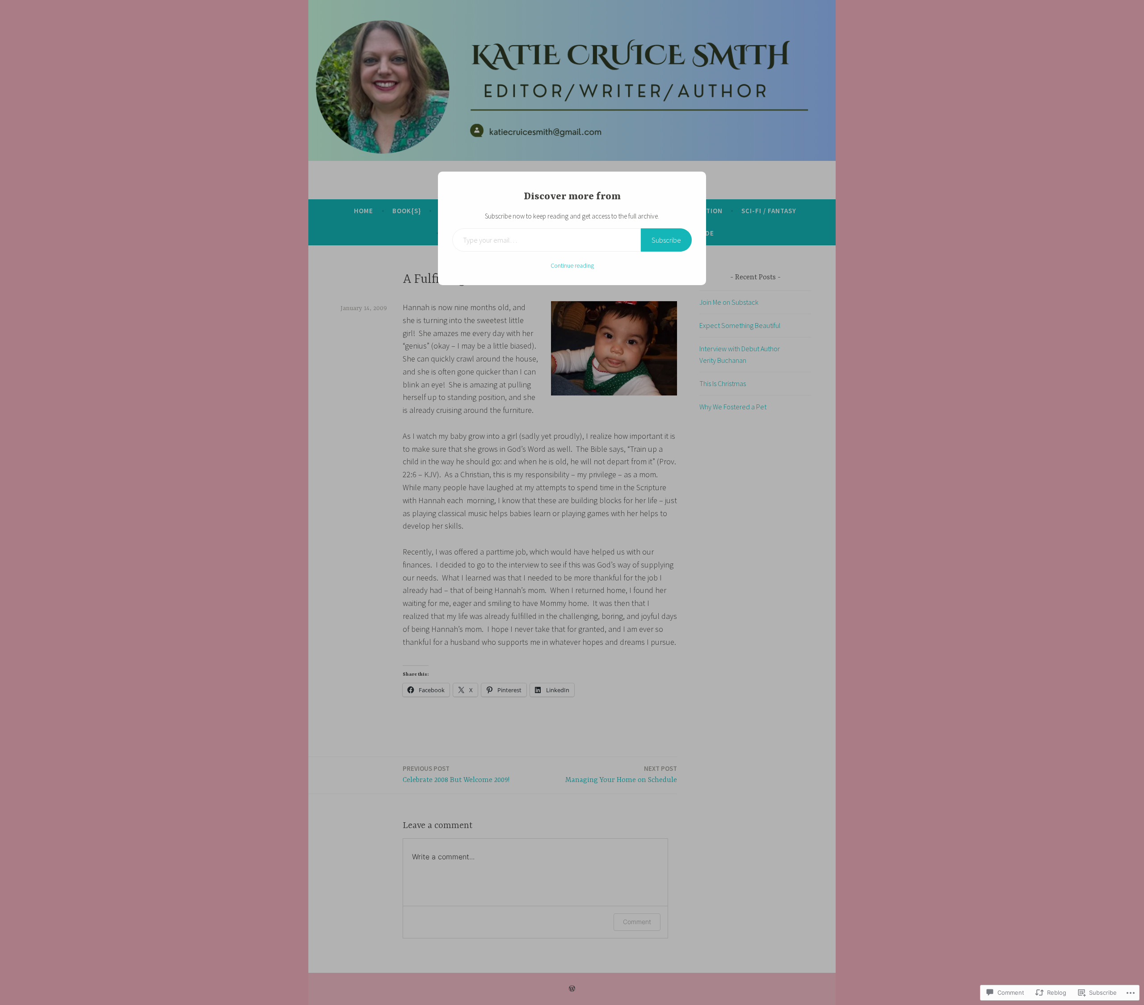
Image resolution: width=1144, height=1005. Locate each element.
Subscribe (666, 239)
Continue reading (572, 265)
